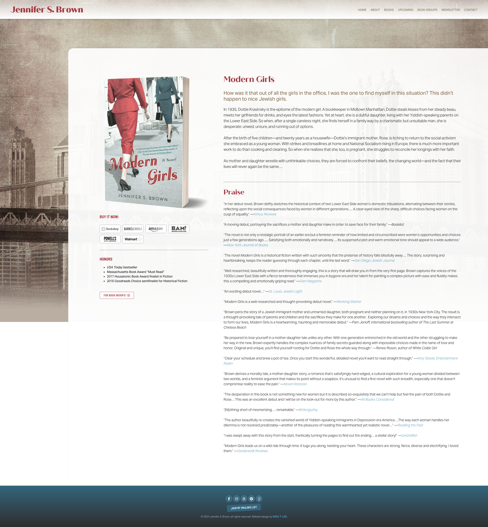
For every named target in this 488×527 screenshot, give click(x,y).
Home (362, 10)
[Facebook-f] (229, 499)
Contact (471, 10)
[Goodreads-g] (259, 499)
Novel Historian (295, 384)
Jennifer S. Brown (47, 9)
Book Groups (427, 10)
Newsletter (450, 10)
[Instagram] (236, 499)
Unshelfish (409, 435)
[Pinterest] (251, 499)
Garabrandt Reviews (252, 451)
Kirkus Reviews (265, 214)
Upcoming (405, 10)
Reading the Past (410, 425)
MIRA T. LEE (280, 516)
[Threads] (244, 499)
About (375, 10)
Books (389, 10)
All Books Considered (377, 399)
